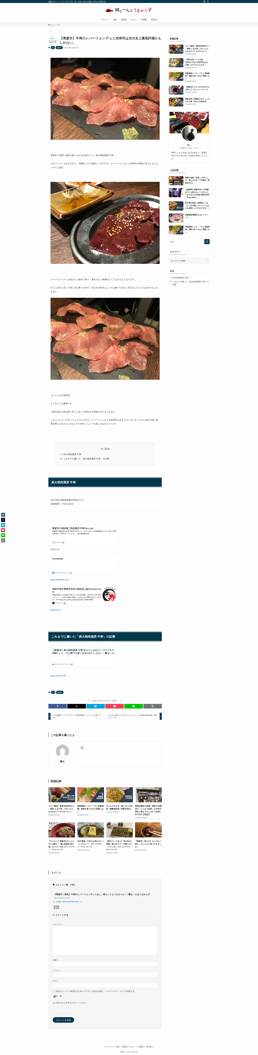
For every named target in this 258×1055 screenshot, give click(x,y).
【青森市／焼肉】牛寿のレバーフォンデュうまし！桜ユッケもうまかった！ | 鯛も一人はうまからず (102, 894)
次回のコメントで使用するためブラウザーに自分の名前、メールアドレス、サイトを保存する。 (95, 991)
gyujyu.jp (55, 549)
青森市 (59, 47)
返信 (56, 907)
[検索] (208, 1)
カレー (133, 1046)
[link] (82, 748)
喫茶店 (125, 1046)
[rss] (204, 1)
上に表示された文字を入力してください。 (70, 1002)
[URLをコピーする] (152, 706)
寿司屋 (149, 1046)
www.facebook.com (60, 579)
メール (56, 970)
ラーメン (109, 1046)
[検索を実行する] (207, 241)
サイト (55, 980)
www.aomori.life (58, 675)
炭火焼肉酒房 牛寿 (72, 454)
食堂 (118, 1046)
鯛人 (62, 761)
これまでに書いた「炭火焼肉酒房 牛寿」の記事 (86, 458)
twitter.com (56, 609)
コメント (57, 924)
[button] (57, 706)
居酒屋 (141, 1046)
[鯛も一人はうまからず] (129, 10)
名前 (55, 959)
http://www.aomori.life (68, 901)
